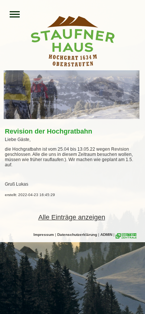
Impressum (43, 235)
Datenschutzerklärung (77, 235)
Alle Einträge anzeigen (71, 217)
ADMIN (106, 235)
